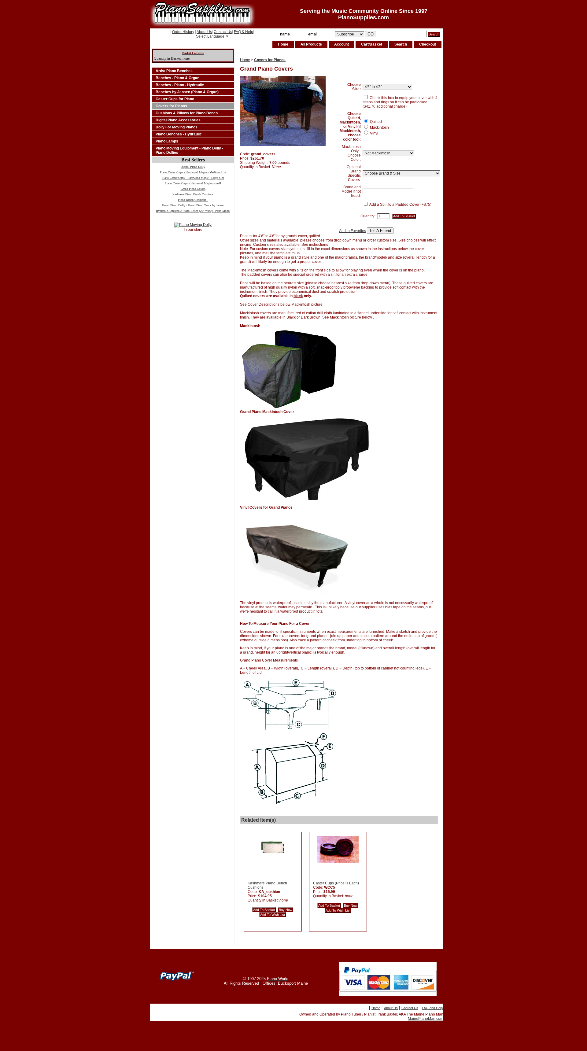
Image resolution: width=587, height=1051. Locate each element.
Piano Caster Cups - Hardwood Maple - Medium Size (193, 172)
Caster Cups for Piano (175, 99)
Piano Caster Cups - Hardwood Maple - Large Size (193, 177)
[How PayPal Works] (388, 995)
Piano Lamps (167, 141)
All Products (311, 44)
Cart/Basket (371, 44)
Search (400, 44)
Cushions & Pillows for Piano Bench (187, 113)
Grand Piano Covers (193, 188)
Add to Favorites (352, 231)
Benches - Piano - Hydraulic (180, 85)
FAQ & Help (243, 32)
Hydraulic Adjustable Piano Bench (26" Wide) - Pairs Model (193, 210)
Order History (183, 32)
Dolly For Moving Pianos (177, 127)
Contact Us (223, 32)
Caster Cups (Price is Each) (336, 883)
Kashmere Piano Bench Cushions (192, 194)
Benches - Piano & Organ (177, 78)
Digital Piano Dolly (193, 166)
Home (283, 44)
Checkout (427, 44)
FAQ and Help (432, 1008)
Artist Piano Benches (174, 71)
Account (341, 44)
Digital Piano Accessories (178, 120)
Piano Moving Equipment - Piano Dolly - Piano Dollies (189, 150)
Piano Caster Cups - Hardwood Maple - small (193, 183)
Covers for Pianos (171, 106)
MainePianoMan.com (425, 1018)
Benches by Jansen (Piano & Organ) (187, 92)
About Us (204, 32)
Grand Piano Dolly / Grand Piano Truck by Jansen (193, 205)
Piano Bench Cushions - (193, 199)
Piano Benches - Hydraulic (179, 134)
